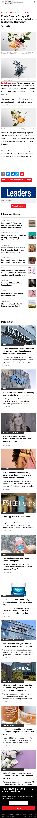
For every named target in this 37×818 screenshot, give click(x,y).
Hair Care (5, 469)
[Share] (8, 174)
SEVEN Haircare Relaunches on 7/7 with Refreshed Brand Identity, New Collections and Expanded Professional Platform (16, 475)
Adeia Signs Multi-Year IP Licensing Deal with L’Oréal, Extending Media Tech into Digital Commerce (17, 687)
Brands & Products (15, 12)
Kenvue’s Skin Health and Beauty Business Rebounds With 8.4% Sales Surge (17, 602)
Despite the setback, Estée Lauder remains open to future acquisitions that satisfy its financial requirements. (18, 525)
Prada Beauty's (7, 83)
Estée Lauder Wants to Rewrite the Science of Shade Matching (13, 261)
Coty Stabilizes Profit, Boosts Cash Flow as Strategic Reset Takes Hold (17, 645)
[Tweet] (17, 174)
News (27, 12)
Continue (18, 808)
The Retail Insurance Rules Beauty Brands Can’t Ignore (16, 559)
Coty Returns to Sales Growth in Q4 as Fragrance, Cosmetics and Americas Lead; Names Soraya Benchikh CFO (13, 273)
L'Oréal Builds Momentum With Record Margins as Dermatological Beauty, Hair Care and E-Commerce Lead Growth (18, 351)
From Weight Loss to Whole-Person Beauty (12, 284)
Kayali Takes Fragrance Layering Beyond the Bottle (13, 294)
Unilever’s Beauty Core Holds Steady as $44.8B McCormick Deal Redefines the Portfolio (17, 775)
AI (25, 91)
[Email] (3, 174)
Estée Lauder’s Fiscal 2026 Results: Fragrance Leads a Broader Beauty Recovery (11, 225)
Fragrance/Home (5, 245)
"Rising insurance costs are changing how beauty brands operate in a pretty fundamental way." (17, 566)
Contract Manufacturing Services (10, 233)
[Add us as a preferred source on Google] (22, 174)
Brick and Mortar (5, 301)
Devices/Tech (6, 681)
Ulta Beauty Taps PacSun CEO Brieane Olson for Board (12, 305)
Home (3, 12)
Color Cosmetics (5, 220)
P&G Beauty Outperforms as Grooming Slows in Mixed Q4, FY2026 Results (18, 394)
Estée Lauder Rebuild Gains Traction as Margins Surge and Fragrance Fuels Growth (18, 731)
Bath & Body (4, 280)
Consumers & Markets (10, 432)
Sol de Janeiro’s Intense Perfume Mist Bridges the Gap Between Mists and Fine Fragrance (13, 250)
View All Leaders (18, 206)
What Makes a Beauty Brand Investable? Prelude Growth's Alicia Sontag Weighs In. (16, 438)
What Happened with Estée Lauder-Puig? (16, 518)
